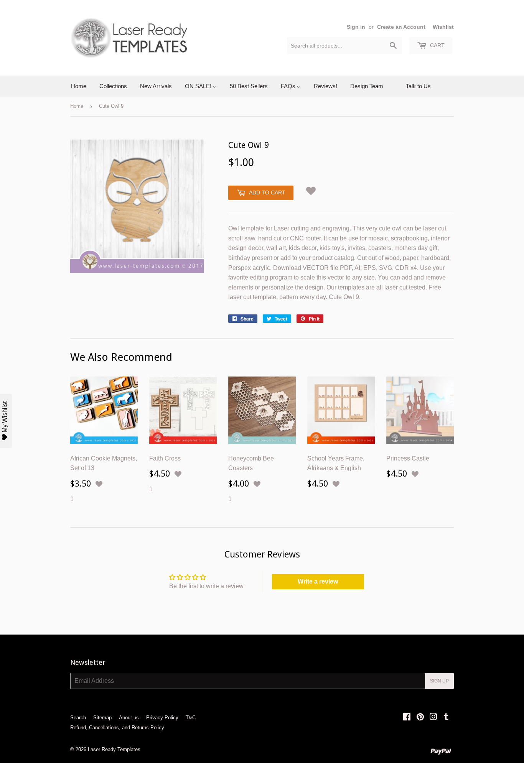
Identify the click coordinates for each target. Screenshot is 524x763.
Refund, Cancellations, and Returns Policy (117, 727)
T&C (191, 717)
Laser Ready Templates (114, 749)
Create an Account (401, 27)
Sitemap (102, 717)
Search (78, 717)
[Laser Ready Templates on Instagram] (433, 717)
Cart (436, 45)
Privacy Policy (162, 717)
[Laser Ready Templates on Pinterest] (420, 717)
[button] (311, 189)
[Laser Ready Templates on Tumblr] (446, 717)
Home (76, 106)
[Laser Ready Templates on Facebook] (407, 717)
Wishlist (443, 27)
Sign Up (439, 681)
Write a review (318, 581)
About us (129, 717)
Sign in (356, 27)
